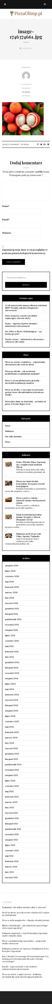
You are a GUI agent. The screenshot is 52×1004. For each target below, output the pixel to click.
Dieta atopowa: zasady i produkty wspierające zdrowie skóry (21, 316)
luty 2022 (9, 807)
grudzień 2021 (12, 818)
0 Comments (26, 84)
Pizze (7, 442)
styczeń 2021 (11, 877)
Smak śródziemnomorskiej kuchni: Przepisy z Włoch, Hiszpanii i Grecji (28, 517)
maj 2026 (9, 581)
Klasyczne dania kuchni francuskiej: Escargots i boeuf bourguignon (30, 484)
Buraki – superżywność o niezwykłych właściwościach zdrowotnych (19, 967)
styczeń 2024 (11, 700)
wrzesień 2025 (12, 624)
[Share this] (38, 144)
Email (5, 219)
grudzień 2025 (12, 608)
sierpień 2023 (11, 711)
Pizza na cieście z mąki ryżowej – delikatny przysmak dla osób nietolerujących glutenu (22, 975)
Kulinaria (9, 431)
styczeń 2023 (11, 748)
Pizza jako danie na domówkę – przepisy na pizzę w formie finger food (25, 402)
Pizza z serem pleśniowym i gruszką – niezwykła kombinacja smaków (23, 381)
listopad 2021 (11, 823)
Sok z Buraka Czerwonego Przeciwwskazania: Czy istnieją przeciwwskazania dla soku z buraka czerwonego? (25, 959)
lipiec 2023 (10, 716)
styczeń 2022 (11, 813)
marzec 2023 (11, 737)
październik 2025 (13, 619)
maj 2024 (9, 689)
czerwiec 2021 (12, 850)
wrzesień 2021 (12, 834)
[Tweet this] (41, 144)
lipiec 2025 (10, 635)
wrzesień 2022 (12, 770)
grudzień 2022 (12, 754)
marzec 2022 (11, 802)
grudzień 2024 (12, 662)
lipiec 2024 (10, 684)
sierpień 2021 (11, 840)
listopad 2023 (11, 705)
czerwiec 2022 (12, 786)
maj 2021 (9, 856)
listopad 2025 (11, 614)
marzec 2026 (11, 592)
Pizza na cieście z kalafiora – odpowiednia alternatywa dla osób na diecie (25, 363)
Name (5, 206)
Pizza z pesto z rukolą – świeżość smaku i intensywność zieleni (30, 500)
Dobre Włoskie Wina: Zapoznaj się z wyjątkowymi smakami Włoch (30, 464)
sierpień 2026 (11, 565)
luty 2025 (9, 657)
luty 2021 (9, 872)
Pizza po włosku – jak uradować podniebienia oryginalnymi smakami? (22, 372)
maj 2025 (9, 646)
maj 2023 (9, 727)
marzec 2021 (11, 866)
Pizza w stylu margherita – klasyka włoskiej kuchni (25, 920)
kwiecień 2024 (12, 694)
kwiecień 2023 (12, 732)
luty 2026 (9, 598)
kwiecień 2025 (12, 651)
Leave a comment (10, 144)
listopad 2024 (11, 667)
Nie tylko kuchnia (13, 436)
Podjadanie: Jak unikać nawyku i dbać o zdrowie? (24, 907)
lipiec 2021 (10, 845)
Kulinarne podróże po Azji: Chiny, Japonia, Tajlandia (28, 535)
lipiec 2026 (10, 571)
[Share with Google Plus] (44, 144)
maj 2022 (9, 791)
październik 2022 (13, 764)
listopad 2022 (11, 759)
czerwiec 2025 (12, 641)
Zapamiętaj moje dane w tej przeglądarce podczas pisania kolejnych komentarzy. (25, 251)
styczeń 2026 (11, 603)
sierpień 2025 (11, 630)
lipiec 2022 (10, 780)
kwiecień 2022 (12, 797)
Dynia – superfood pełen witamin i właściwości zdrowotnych (21, 324)
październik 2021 (13, 829)
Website (6, 232)
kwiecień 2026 (12, 587)
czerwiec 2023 (12, 721)
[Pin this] (48, 144)
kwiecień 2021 (11, 861)
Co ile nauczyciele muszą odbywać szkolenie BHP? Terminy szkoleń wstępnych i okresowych (26, 308)
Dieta (7, 426)
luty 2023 (9, 743)
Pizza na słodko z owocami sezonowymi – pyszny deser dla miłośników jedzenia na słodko (25, 392)
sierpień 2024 (11, 678)
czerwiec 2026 (12, 576)
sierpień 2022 (11, 775)
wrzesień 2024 (12, 673)
